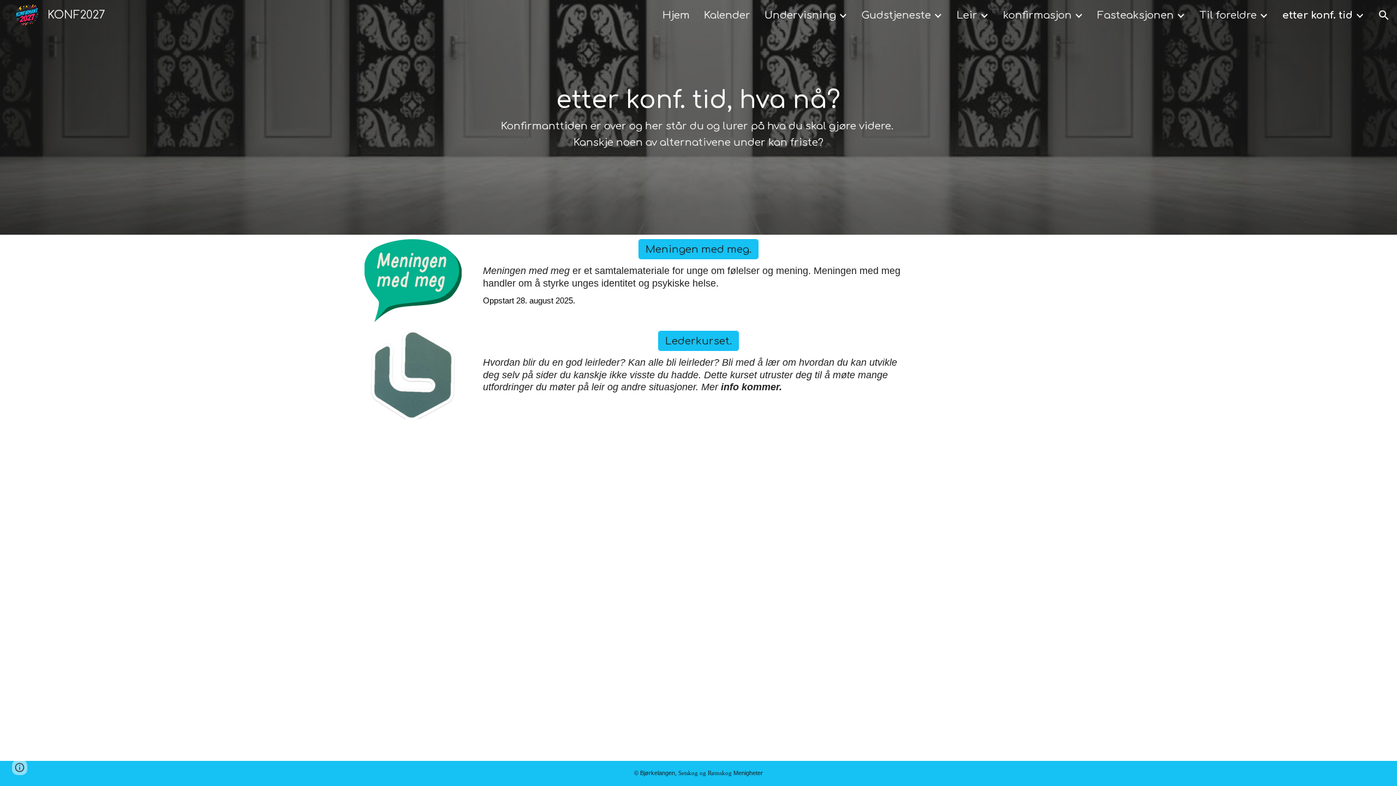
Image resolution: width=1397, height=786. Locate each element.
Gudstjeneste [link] (896, 15)
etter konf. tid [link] (1317, 15)
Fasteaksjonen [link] (1135, 15)
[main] (698, 117)
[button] (1384, 15)
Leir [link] (967, 15)
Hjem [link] (676, 15)
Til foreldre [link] (1228, 15)
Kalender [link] (727, 15)
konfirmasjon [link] (1037, 15)
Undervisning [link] (800, 15)
